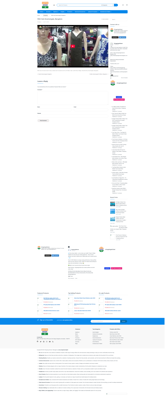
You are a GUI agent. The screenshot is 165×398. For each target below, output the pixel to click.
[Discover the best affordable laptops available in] (117, 88)
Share (76, 278)
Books (76, 334)
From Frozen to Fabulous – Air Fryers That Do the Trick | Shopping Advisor (121, 237)
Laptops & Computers (92, 11)
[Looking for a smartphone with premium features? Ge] (126, 88)
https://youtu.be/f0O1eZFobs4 (121, 69)
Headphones (95, 335)
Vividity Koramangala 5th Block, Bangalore (98, 74)
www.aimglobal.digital (63, 349)
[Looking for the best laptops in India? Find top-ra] (112, 88)
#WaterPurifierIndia (87, 271)
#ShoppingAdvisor (72, 274)
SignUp (123, 321)
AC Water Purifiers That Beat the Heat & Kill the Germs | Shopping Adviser (121, 204)
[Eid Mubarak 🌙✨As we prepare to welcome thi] (121, 94)
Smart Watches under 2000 (115, 335)
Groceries (48, 11)
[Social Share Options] (111, 78)
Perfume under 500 (114, 332)
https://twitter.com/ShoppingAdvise (117, 67)
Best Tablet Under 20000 (115, 341)
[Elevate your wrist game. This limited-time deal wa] (126, 91)
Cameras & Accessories (80, 11)
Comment (39, 89)
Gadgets (62, 11)
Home (38, 15)
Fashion (41, 11)
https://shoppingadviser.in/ (119, 52)
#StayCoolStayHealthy (81, 272)
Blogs (76, 343)
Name (38, 106)
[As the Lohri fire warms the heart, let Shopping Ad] (112, 94)
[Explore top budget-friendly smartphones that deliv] (112, 91)
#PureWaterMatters (72, 272)
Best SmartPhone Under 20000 (116, 339)
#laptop (117, 59)
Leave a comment (105, 19)
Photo (71, 276)
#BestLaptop (113, 59)
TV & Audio (69, 11)
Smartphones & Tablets (105, 11)
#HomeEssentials (89, 272)
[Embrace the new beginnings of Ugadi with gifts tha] (126, 94)
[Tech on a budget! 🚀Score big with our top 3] (121, 91)
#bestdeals (121, 59)
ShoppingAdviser (118, 43)
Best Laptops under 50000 (115, 343)
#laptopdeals (113, 60)
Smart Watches (96, 341)
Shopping (46, 15)
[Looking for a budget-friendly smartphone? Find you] (121, 88)
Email (75, 106)
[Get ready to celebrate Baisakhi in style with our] (117, 94)
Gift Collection (78, 339)
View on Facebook (71, 278)
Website (39, 113)
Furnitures (77, 337)
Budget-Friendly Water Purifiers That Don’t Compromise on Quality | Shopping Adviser (121, 219)
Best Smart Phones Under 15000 (116, 337)
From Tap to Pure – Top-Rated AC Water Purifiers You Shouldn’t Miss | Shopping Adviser (118, 228)
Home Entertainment (97, 337)
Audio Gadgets (96, 332)
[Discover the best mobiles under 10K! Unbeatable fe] (117, 91)
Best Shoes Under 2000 (115, 334)
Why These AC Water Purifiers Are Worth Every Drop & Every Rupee (121, 211)
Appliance (55, 11)
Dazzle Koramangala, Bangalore (44, 74)
